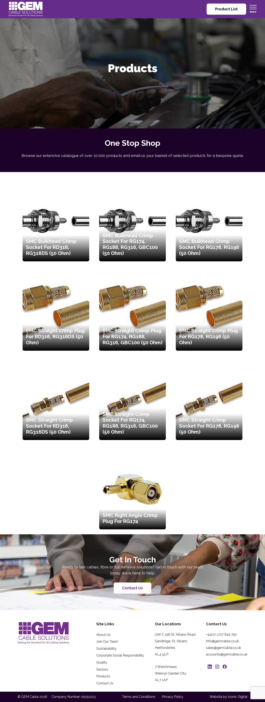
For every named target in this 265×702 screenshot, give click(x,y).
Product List (226, 9)
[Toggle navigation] (253, 7)
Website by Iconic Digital (228, 697)
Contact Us (132, 588)
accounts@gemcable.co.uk (226, 654)
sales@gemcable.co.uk (223, 648)
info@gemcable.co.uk (222, 641)
